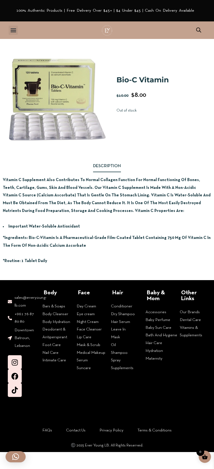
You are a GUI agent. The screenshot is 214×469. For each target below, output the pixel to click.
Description (107, 166)
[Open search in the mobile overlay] (198, 30)
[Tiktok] (15, 390)
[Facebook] (15, 376)
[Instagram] (15, 362)
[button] (13, 30)
